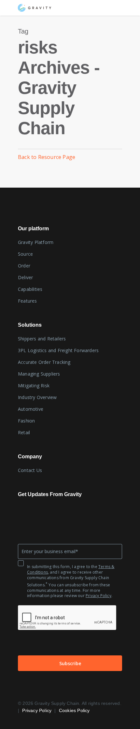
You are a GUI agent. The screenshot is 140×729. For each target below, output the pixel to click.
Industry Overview (37, 397)
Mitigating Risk (33, 385)
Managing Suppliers (39, 374)
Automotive (30, 409)
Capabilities (30, 289)
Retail (24, 432)
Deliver (25, 277)
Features (27, 301)
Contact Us (30, 470)
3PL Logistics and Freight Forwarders (58, 350)
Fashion (26, 421)
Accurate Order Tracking (44, 362)
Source (25, 254)
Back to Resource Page (46, 157)
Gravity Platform (35, 242)
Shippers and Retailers (42, 339)
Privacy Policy (98, 595)
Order (24, 266)
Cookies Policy (74, 710)
